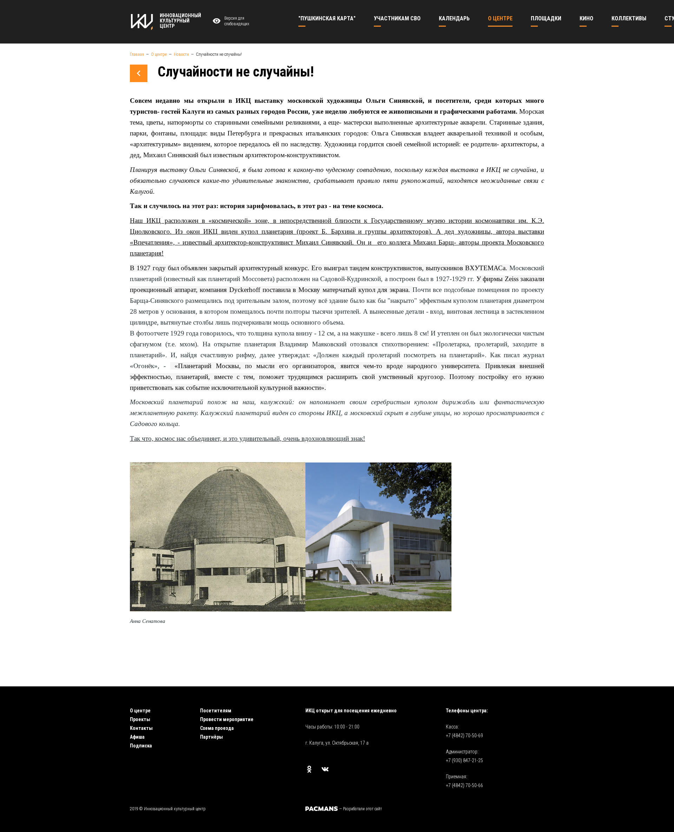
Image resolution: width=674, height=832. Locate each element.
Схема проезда (217, 728)
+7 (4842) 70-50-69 (464, 735)
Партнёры (211, 737)
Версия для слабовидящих (236, 21)
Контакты (141, 728)
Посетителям (215, 710)
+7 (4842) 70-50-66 (464, 785)
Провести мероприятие (226, 719)
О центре (140, 710)
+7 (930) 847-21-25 (464, 760)
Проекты (140, 719)
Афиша (137, 737)
